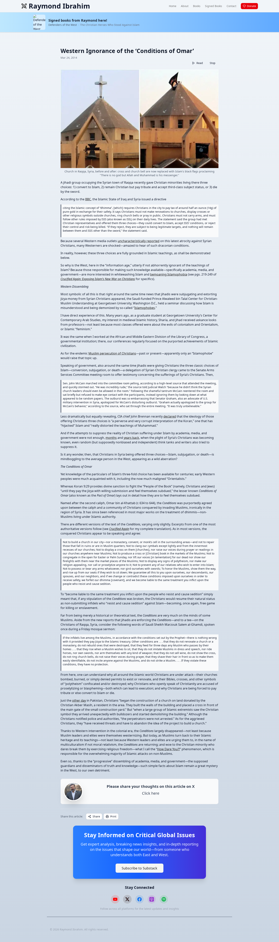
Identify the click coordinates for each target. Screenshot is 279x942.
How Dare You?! (168, 749)
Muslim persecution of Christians (112, 353)
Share (96, 816)
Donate (251, 6)
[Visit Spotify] (163, 899)
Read (199, 63)
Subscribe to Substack (139, 868)
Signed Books (213, 6)
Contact (231, 6)
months (111, 438)
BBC (88, 199)
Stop (212, 63)
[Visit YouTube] (115, 899)
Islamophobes (144, 308)
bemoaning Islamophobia (168, 274)
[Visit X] (127, 899)
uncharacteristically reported (138, 241)
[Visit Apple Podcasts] (151, 899)
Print (113, 816)
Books (196, 6)
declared (169, 416)
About (184, 6)
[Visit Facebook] (139, 899)
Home (172, 6)
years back (131, 438)
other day (79, 700)
